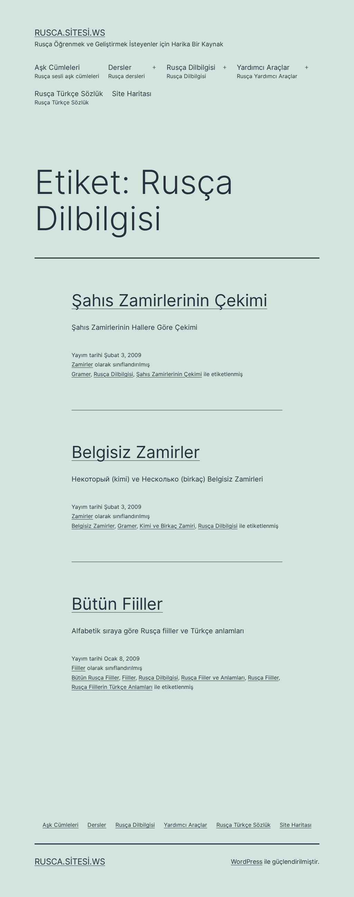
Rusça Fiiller (263, 677)
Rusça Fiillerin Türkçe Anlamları (112, 686)
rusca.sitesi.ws (70, 33)
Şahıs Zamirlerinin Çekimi (169, 300)
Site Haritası (131, 94)
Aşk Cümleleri (67, 71)
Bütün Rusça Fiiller (95, 677)
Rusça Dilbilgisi (191, 71)
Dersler (126, 71)
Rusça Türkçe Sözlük (69, 98)
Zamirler (82, 364)
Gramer (81, 374)
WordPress (246, 861)
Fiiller (78, 667)
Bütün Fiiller (117, 604)
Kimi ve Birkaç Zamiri (167, 525)
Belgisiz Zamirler (136, 452)
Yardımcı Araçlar (267, 71)
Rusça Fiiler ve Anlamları (213, 677)
